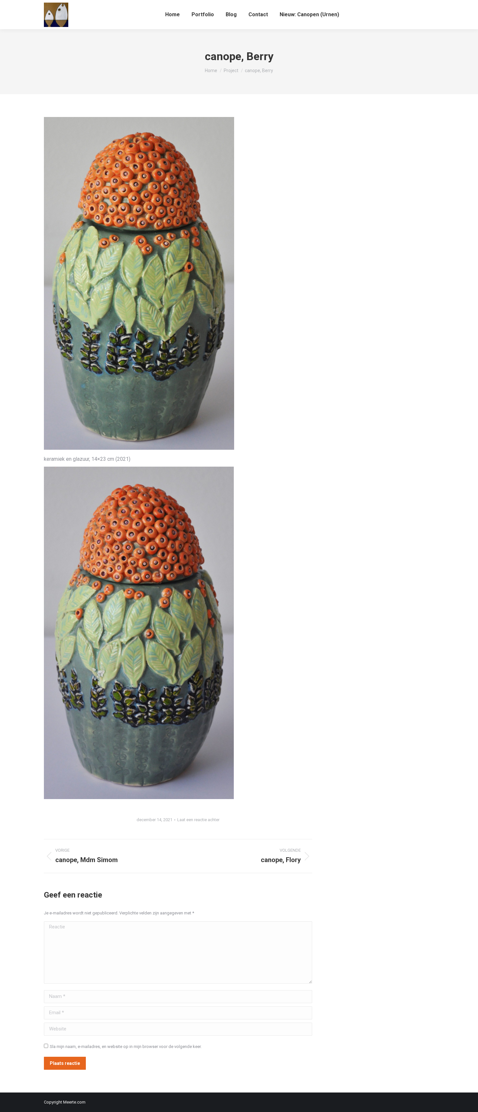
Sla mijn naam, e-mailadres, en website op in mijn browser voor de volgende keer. (126, 1046)
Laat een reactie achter (198, 819)
